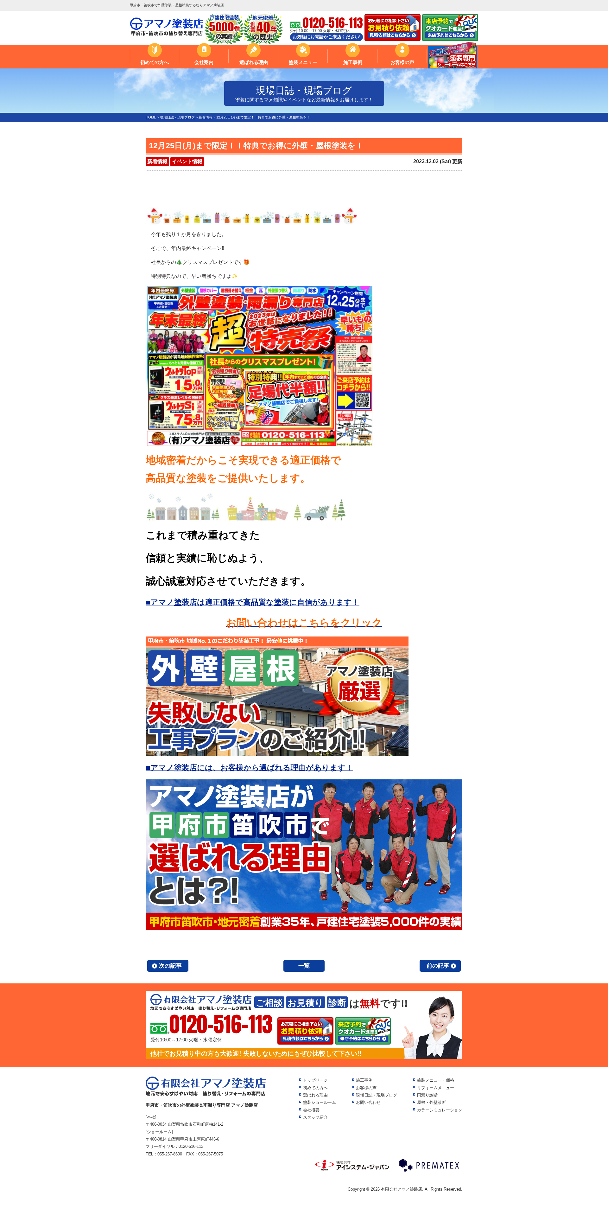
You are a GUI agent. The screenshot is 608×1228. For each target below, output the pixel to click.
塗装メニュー (303, 62)
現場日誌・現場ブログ (376, 1095)
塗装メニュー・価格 (435, 1080)
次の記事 (170, 966)
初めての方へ (154, 62)
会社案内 (203, 62)
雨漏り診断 (427, 1095)
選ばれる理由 (253, 62)
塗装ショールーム (319, 1102)
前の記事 (438, 966)
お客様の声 (402, 62)
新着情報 (157, 161)
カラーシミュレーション (439, 1110)
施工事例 (352, 62)
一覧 (304, 966)
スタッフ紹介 (315, 1117)
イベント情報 (187, 161)
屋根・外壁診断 (431, 1102)
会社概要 (311, 1110)
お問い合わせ (368, 1102)
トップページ (315, 1080)
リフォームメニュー (435, 1087)
